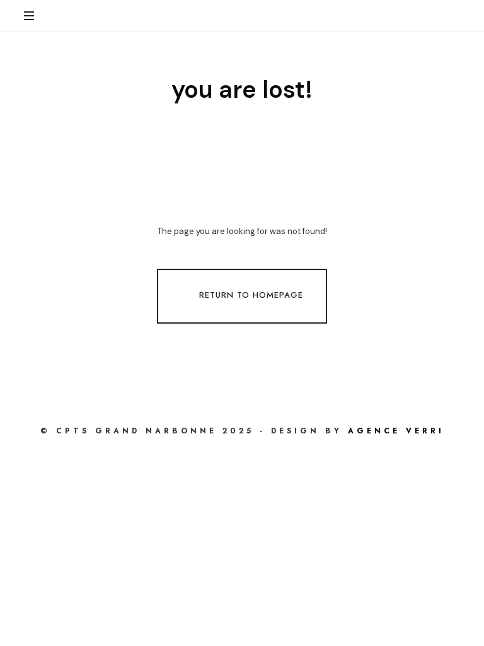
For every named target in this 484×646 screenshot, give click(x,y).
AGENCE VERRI (396, 431)
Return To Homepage (251, 295)
